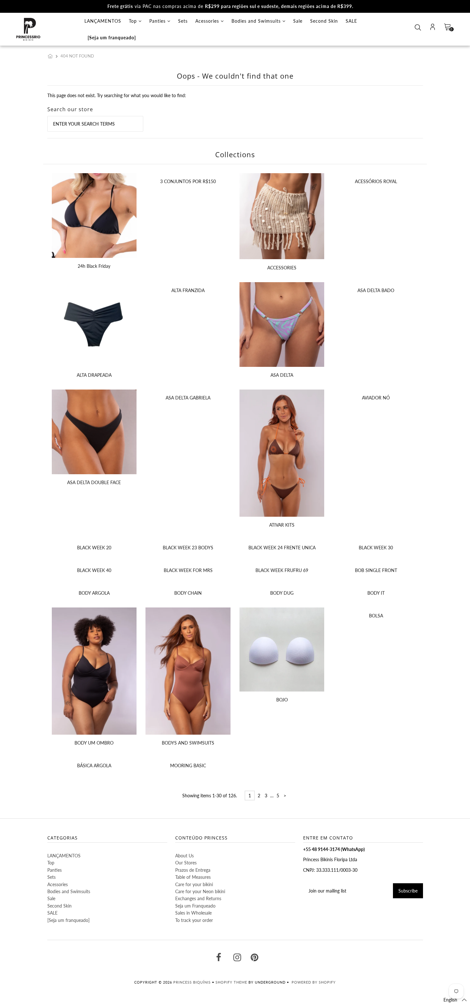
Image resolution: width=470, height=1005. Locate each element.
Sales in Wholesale (193, 913)
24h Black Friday (94, 266)
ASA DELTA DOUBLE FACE (94, 482)
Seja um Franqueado (195, 905)
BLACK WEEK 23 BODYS (188, 547)
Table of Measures (193, 877)
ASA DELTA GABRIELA (188, 397)
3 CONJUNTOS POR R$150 (188, 181)
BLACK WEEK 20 (94, 547)
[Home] (51, 55)
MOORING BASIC (188, 765)
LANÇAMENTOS (102, 21)
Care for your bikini (194, 884)
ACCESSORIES (281, 267)
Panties (158, 21)
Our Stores (186, 862)
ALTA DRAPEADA (94, 375)
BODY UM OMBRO (94, 743)
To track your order (194, 920)
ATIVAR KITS (281, 525)
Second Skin (324, 21)
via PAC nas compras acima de (230, 6)
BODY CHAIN (188, 593)
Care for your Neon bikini (200, 891)
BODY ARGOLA (94, 593)
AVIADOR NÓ (376, 397)
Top (133, 21)
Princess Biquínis (192, 982)
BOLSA (376, 615)
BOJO (282, 699)
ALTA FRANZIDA (188, 290)
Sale (297, 21)
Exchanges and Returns (198, 898)
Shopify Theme (231, 982)
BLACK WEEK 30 (376, 547)
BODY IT (376, 593)
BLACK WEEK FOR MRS (188, 570)
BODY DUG (282, 593)
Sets (183, 21)
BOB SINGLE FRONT (376, 570)
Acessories (208, 21)
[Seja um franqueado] (112, 37)
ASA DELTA (281, 375)
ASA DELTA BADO (375, 290)
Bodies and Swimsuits (256, 21)
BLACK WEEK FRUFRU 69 (281, 570)
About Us (184, 855)
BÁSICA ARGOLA (94, 765)
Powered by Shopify (314, 982)
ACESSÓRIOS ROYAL (376, 181)
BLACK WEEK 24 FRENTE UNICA (282, 547)
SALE (351, 21)
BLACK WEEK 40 (94, 570)
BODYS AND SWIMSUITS (188, 743)
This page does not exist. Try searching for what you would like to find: (116, 95)
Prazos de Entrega (192, 870)
